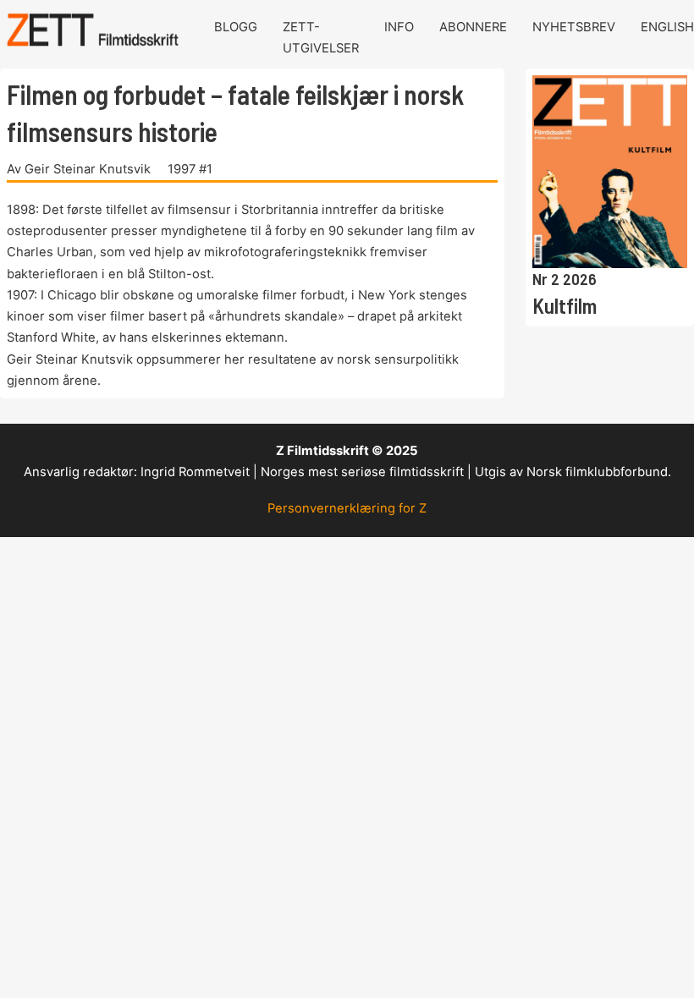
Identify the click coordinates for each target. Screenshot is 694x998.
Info (399, 27)
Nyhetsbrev (573, 27)
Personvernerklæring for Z (347, 508)
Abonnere (473, 27)
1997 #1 (190, 169)
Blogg (235, 27)
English (667, 27)
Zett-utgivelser (321, 37)
